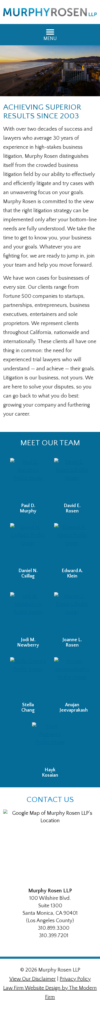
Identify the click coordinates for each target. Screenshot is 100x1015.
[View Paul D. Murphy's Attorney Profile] (28, 479)
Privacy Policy (75, 979)
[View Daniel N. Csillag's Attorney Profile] (28, 544)
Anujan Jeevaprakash (73, 707)
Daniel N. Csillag (28, 573)
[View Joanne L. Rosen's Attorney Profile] (72, 613)
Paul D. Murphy (28, 508)
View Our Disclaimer (32, 979)
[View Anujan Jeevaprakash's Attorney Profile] (72, 678)
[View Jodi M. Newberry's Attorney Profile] (28, 613)
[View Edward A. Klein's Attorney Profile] (72, 544)
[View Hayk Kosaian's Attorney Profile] (50, 743)
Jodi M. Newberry (28, 642)
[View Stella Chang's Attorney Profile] (28, 678)
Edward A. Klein (72, 573)
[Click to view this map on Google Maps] (50, 844)
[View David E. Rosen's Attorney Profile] (72, 479)
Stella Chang (28, 707)
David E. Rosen (72, 508)
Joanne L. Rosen (72, 642)
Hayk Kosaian (50, 772)
